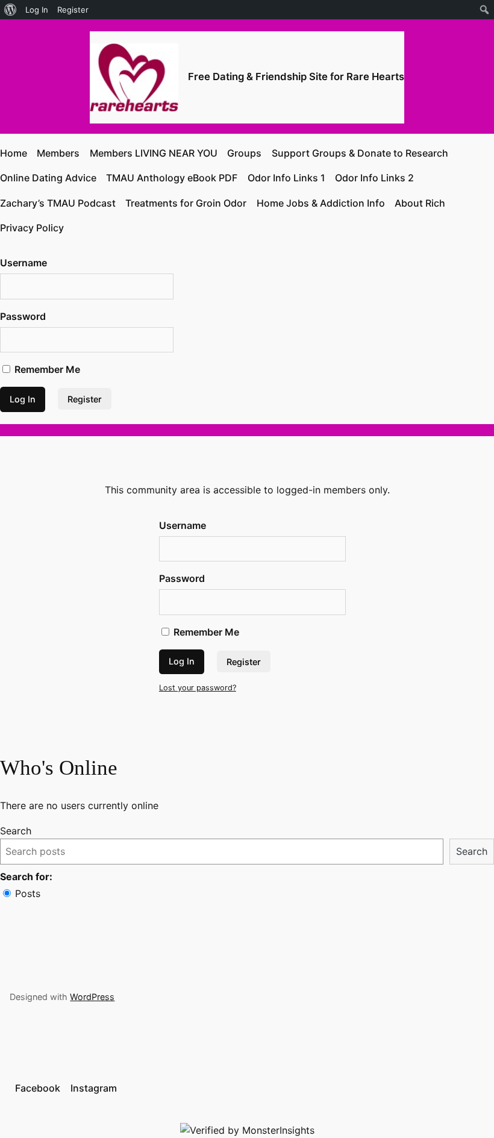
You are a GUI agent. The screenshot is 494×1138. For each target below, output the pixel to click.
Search (15, 831)
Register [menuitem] (73, 9)
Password (23, 316)
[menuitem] (10, 9)
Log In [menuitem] (36, 9)
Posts (27, 893)
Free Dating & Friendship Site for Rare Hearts (296, 76)
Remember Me (46, 369)
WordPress (92, 997)
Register (84, 399)
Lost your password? (197, 687)
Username (23, 263)
